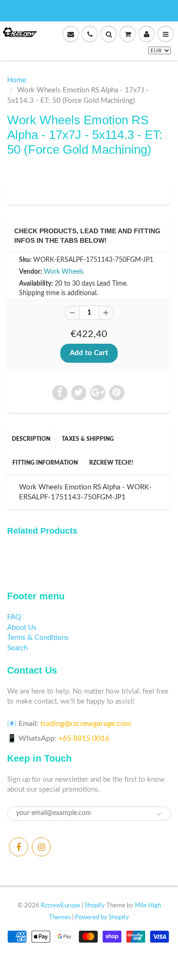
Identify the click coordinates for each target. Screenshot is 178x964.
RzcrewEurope (60, 906)
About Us (22, 627)
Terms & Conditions (38, 637)
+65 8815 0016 (83, 738)
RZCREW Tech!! (111, 463)
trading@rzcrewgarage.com (85, 723)
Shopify (94, 906)
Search (17, 648)
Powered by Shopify (102, 917)
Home (16, 80)
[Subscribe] (159, 814)
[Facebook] (18, 846)
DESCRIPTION (31, 439)
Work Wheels (64, 271)
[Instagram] (41, 846)
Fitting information (45, 463)
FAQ (14, 617)
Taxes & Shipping (88, 439)
